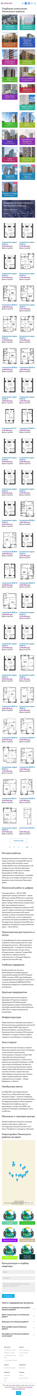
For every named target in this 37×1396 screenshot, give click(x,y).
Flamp (21, 1375)
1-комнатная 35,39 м (27, 367)
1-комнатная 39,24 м (27, 428)
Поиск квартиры (24, 1350)
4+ (31, 213)
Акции (21, 1355)
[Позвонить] (23, 3)
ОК (18, 1393)
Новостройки (23, 1353)
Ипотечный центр (9, 1368)
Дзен (5, 1378)
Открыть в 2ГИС (29, 1202)
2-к (18, 213)
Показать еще (18, 840)
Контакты (22, 1368)
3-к (25, 213)
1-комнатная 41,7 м (9, 428)
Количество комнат (10, 209)
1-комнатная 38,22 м (27, 583)
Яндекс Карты (23, 1378)
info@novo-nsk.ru (9, 1353)
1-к (12, 213)
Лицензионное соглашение (18, 1202)
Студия (6, 213)
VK (5, 1380)
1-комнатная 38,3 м (9, 798)
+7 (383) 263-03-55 (9, 1350)
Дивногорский (7, 248)
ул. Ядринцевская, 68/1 (10, 1356)
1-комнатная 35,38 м (9, 305)
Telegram (7, 1375)
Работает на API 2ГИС (19, 1201)
